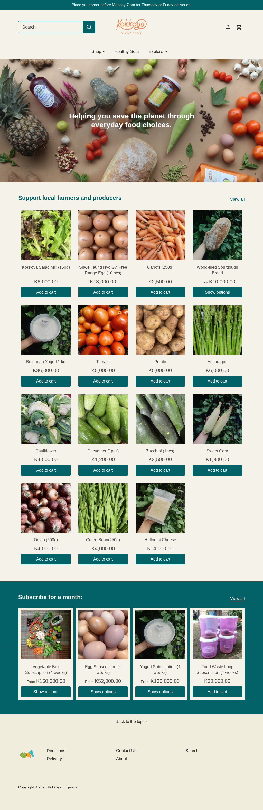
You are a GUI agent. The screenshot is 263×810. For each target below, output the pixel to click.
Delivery (54, 759)
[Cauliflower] (46, 419)
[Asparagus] (217, 330)
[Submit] (89, 27)
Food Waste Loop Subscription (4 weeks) (217, 670)
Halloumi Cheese (160, 540)
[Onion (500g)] (46, 508)
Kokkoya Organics (62, 787)
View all (237, 199)
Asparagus (217, 362)
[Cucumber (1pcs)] (103, 419)
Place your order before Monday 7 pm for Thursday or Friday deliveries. (131, 5)
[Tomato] (103, 330)
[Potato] (160, 330)
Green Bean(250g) (103, 540)
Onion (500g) (46, 540)
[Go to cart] (239, 27)
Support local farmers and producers (70, 197)
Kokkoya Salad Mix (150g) (46, 267)
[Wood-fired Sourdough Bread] (217, 235)
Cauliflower (45, 451)
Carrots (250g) (160, 267)
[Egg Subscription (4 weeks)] (103, 635)
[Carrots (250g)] (160, 235)
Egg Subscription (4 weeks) (103, 670)
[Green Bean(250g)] (103, 508)
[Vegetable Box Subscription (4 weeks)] (46, 635)
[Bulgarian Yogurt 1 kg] (46, 330)
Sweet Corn (217, 451)
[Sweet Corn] (217, 419)
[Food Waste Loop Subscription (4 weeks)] (217, 635)
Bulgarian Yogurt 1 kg (45, 362)
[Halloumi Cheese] (160, 508)
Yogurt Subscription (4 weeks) (160, 670)
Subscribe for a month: (50, 597)
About (121, 759)
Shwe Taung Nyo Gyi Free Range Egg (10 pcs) (103, 270)
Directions (56, 751)
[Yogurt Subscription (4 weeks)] (160, 635)
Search (192, 751)
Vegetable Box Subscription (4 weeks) (46, 670)
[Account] (227, 27)
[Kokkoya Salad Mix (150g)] (46, 235)
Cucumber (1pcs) (103, 451)
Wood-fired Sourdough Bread (217, 270)
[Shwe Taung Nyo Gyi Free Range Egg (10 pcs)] (103, 235)
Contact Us (126, 751)
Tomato (103, 362)
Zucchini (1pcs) (160, 451)
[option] (131, 120)
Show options (217, 292)
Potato (160, 362)
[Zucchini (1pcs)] (160, 419)
